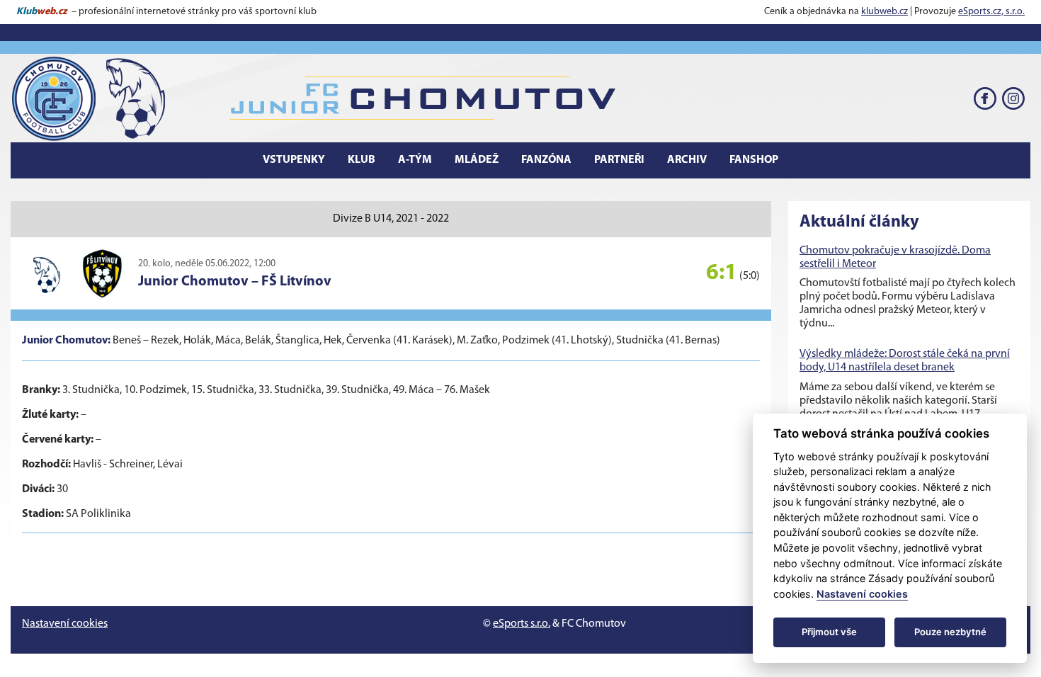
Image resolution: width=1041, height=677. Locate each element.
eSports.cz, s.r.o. (991, 11)
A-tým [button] (415, 160)
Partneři (619, 160)
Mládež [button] (477, 160)
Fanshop (753, 160)
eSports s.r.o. (521, 624)
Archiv (687, 160)
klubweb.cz (884, 11)
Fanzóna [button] (546, 160)
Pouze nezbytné (950, 631)
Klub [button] (361, 160)
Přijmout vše (829, 631)
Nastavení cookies (65, 624)
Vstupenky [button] (294, 160)
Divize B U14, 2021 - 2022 (391, 218)
